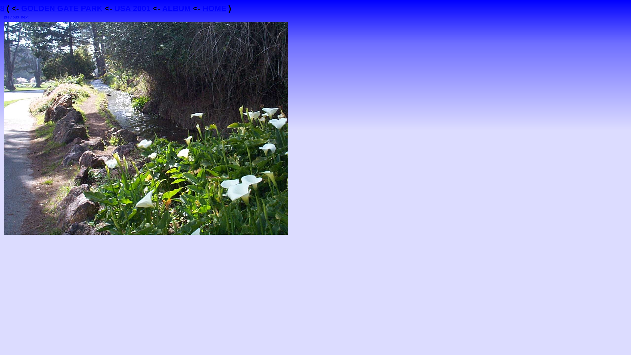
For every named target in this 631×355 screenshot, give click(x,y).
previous (11, 17)
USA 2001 (132, 8)
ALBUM (176, 8)
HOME (214, 8)
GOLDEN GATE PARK (62, 8)
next (24, 17)
